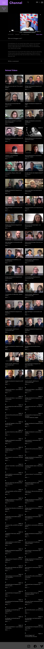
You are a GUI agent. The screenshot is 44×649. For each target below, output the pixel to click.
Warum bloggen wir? (34, 635)
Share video (39, 34)
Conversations (8, 83)
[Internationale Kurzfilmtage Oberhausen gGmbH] (4, 2)
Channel (15, 3)
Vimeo (41, 646)
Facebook (35, 646)
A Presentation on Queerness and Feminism (34, 415)
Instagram (28, 646)
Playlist (4, 8)
